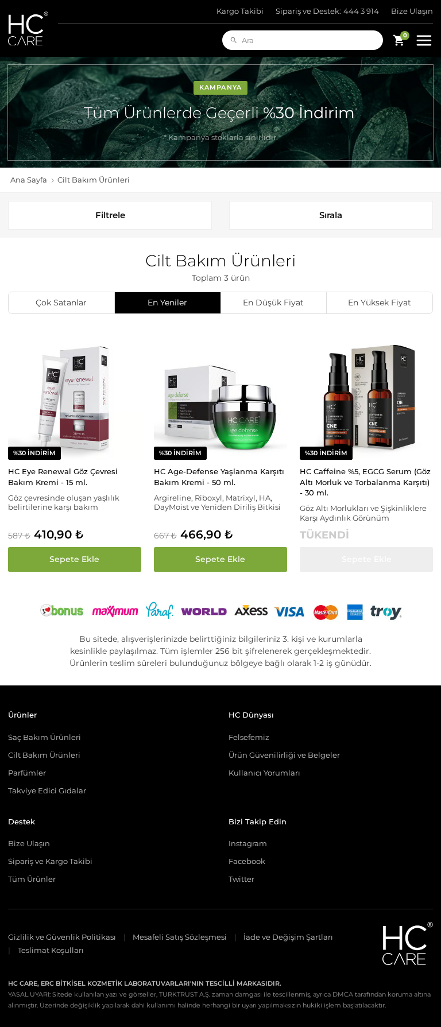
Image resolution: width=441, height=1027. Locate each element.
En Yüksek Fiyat (379, 302)
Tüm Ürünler (32, 878)
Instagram (248, 843)
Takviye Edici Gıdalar (47, 790)
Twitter (241, 878)
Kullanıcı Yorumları (264, 772)
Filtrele (110, 215)
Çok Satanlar (61, 302)
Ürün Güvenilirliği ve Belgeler (284, 754)
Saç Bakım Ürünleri (44, 737)
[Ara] (234, 40)
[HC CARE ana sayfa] (33, 28)
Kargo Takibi (240, 11)
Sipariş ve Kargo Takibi (50, 861)
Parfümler (27, 772)
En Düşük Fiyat (273, 302)
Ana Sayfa (28, 180)
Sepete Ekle (74, 559)
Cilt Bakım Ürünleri (44, 754)
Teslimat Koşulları (51, 950)
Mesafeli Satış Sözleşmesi (180, 937)
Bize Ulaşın (412, 11)
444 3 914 (328, 11)
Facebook (247, 861)
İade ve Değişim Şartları (288, 937)
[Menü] (423, 40)
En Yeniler (167, 302)
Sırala (330, 215)
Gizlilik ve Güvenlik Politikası (62, 937)
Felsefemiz (249, 737)
